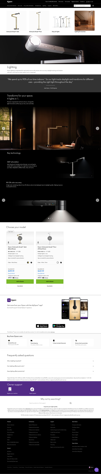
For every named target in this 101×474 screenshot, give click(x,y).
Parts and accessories (11, 444)
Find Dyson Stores (75, 427)
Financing (52, 444)
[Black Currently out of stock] (31, 262)
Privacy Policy (9, 467)
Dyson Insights (75, 434)
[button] (99, 62)
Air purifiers (9, 429)
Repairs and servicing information (57, 447)
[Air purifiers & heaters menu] (34, 5)
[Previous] (3, 128)
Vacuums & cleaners (11, 5)
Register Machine (10, 454)
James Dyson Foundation (77, 449)
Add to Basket (20, 281)
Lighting (44, 5)
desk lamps (28, 408)
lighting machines (45, 410)
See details (20, 286)
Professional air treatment (34, 429)
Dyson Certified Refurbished (51, 1)
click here (53, 332)
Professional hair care (33, 432)
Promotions (52, 434)
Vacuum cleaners (10, 425)
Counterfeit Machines (54, 437)
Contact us (82, 1)
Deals (8, 439)
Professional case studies (34, 442)
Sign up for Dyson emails (12, 458)
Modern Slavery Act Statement (39, 467)
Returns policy (53, 442)
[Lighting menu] (47, 5)
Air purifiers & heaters (28, 5)
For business (67, 1)
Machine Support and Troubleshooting (58, 429)
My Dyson (9, 451)
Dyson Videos (75, 437)
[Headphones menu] (41, 5)
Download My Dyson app (12, 461)
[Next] (97, 128)
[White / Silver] (58, 262)
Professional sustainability (34, 444)
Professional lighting (33, 437)
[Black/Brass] (28, 262)
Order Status (9, 456)
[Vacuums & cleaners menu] (17, 5)
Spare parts (52, 427)
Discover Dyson (75, 432)
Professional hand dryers (34, 427)
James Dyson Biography (77, 451)
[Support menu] (52, 5)
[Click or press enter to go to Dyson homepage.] (9, 2)
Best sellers (55, 5)
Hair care (20, 5)
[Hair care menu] (22, 5)
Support (49, 5)
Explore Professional (33, 425)
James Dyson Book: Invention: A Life (79, 446)
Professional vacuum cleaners (35, 434)
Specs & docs (31, 439)
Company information (76, 425)
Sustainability (74, 439)
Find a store (61, 1)
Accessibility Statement (48, 467)
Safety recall (52, 439)
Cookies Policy (15, 467)
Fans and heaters (10, 432)
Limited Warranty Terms (55, 432)
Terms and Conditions (28, 467)
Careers (73, 429)
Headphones (38, 5)
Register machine (75, 1)
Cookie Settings (21, 467)
